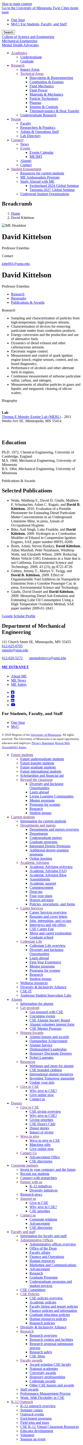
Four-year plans (41, 896)
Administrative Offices (36, 1240)
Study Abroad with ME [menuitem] (37, 181)
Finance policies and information (53, 1311)
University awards (43, 1373)
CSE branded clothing (46, 1070)
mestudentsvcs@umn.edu (47, 658)
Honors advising (41, 900)
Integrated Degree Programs (50, 846)
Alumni (16, 999)
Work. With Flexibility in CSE (42, 1398)
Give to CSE (29, 1087)
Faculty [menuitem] (25, 123)
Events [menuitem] (25, 148)
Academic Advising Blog (48, 875)
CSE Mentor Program (45, 1028)
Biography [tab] (19, 298)
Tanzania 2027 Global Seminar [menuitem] (52, 190)
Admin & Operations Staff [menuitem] (39, 132)
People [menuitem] (16, 119)
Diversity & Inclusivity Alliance (43, 987)
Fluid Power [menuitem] (38, 90)
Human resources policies (48, 1319)
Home (15, 213)
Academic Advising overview (51, 867)
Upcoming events (42, 1016)
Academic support (43, 883)
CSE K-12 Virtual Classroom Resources (49, 1427)
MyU (15, 727)
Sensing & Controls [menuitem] (44, 107)
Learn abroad (39, 792)
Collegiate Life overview (48, 946)
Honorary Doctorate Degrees (51, 1053)
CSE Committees (32, 1290)
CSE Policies (29, 1294)
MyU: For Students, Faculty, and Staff (39, 24)
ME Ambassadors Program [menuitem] (39, 177)
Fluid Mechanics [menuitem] (42, 86)
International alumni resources (51, 1074)
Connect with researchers (38, 1178)
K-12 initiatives (41, 1186)
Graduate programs (43, 842)
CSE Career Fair (42, 929)
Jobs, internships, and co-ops (50, 921)
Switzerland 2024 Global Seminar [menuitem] (54, 186)
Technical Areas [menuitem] (32, 74)
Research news (31, 1194)
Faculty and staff (23, 1232)
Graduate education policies (50, 1315)
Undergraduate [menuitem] (31, 57)
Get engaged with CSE (46, 1012)
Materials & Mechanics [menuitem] (46, 94)
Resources (27, 1062)
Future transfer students (37, 763)
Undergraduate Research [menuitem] (38, 115)
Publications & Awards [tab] (27, 302)
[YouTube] (13, 705)
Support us (28, 1199)
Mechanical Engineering (19, 41)
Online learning (41, 858)
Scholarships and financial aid (42, 775)
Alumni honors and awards (49, 1037)
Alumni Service (41, 1045)
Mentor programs (42, 800)
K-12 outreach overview (38, 1406)
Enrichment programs (36, 1418)
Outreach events (32, 1414)
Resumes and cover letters (48, 916)
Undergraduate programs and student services (51, 1284)
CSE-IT (26, 991)
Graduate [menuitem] (27, 61)
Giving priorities (41, 1120)
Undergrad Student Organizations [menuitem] (44, 194)
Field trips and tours (34, 1422)
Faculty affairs (40, 1252)
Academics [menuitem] (19, 53)
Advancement (40, 1223)
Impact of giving (41, 1132)
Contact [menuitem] (26, 165)
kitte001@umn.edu (16, 264)
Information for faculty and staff (43, 1236)
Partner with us (31, 1182)
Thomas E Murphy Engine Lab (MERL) (31, 417)
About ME (19, 676)
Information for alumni (36, 1004)
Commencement (41, 887)
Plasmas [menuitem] (35, 103)
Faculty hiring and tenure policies (54, 1306)
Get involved (29, 1008)
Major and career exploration (50, 933)
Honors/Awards (31, 1033)
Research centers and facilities (51, 1340)
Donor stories (39, 1128)
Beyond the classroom (36, 780)
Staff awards (29, 1389)
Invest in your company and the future (48, 1169)
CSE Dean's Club (42, 1124)
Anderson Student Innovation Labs (45, 995)
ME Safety (19, 684)
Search (8, 32)
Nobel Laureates (41, 1057)
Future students (22, 755)
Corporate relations (43, 1219)
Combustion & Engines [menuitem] (47, 82)
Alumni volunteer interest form (52, 1024)
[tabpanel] (41, 437)
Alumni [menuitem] (25, 161)
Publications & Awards (18, 481)
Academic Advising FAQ (48, 871)
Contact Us (28, 1153)
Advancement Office (45, 1157)
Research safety (41, 1352)
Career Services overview (48, 912)
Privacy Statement (43, 743)
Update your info (42, 1082)
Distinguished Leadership (48, 1049)
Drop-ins (36, 892)
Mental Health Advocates (20, 45)
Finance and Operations (47, 1257)
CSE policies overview (46, 1298)
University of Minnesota (46, 734)
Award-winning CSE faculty (50, 1364)
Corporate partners (24, 1165)
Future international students (40, 771)
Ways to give (29, 1136)
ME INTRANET (15, 667)
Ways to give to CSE (45, 1140)
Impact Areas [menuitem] (29, 69)
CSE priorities (40, 1211)
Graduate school (41, 937)
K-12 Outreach (22, 1402)
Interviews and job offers (48, 925)
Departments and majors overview (54, 829)
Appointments (40, 879)
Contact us (37, 1099)
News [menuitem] (24, 144)
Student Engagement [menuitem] (26, 169)
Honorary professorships (47, 1377)
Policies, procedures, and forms (52, 904)
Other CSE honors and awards (52, 1385)
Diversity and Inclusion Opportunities (46, 786)
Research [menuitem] (17, 65)
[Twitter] (12, 696)
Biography (9, 401)
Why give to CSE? (43, 1091)
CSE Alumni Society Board (50, 1020)
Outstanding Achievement (48, 1041)
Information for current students (43, 821)
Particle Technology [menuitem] (44, 98)
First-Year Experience (45, 962)
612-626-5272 (12, 658)
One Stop (18, 20)
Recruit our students (34, 1174)
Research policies (42, 1323)
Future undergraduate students (42, 759)
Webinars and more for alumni (52, 1066)
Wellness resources (34, 983)
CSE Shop (37, 1356)
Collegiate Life (31, 941)
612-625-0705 (12, 646)
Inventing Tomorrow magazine (52, 1078)
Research (8, 310)
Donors (16, 1103)
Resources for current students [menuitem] (42, 173)
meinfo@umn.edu (15, 650)
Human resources (42, 1261)
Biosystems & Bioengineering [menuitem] (51, 78)
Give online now (42, 1095)
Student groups (40, 813)
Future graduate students (38, 767)
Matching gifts (40, 1145)
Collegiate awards (43, 1381)
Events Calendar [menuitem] (41, 152)
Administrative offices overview (53, 1244)
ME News (18, 680)
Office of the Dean (43, 1248)
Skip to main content (17, 4)
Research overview (43, 1335)
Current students (23, 817)
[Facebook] (12, 692)
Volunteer (27, 1435)
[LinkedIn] (12, 701)
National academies (44, 1369)
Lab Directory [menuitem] (30, 136)
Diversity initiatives (44, 1190)
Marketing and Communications (53, 1265)
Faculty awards (31, 1360)
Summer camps (31, 1410)
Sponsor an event (32, 1439)
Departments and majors (38, 825)
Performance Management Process (45, 1393)
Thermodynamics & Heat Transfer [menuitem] (54, 111)
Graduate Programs (44, 1277)
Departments (39, 834)
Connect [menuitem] (17, 140)
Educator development (36, 1431)
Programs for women (45, 804)
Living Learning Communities (52, 796)
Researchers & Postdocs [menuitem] (37, 127)
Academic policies (43, 1302)
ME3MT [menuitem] (36, 157)
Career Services (31, 908)
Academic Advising (34, 863)
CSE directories (41, 1161)
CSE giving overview (45, 1111)
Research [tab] (17, 294)
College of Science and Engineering (28, 37)
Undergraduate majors (46, 838)
